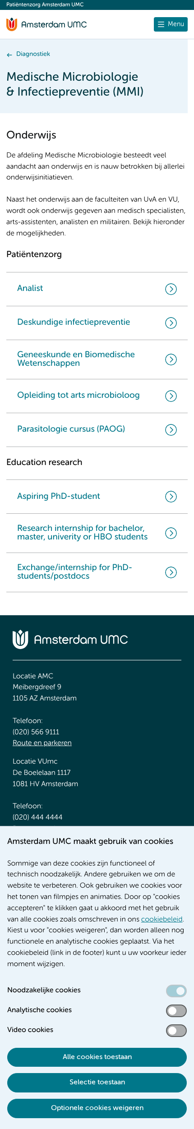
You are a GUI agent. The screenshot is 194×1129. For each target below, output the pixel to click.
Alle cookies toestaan (97, 1057)
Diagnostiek (33, 54)
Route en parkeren (42, 743)
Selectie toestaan (97, 1082)
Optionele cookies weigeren (97, 1108)
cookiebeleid (162, 919)
